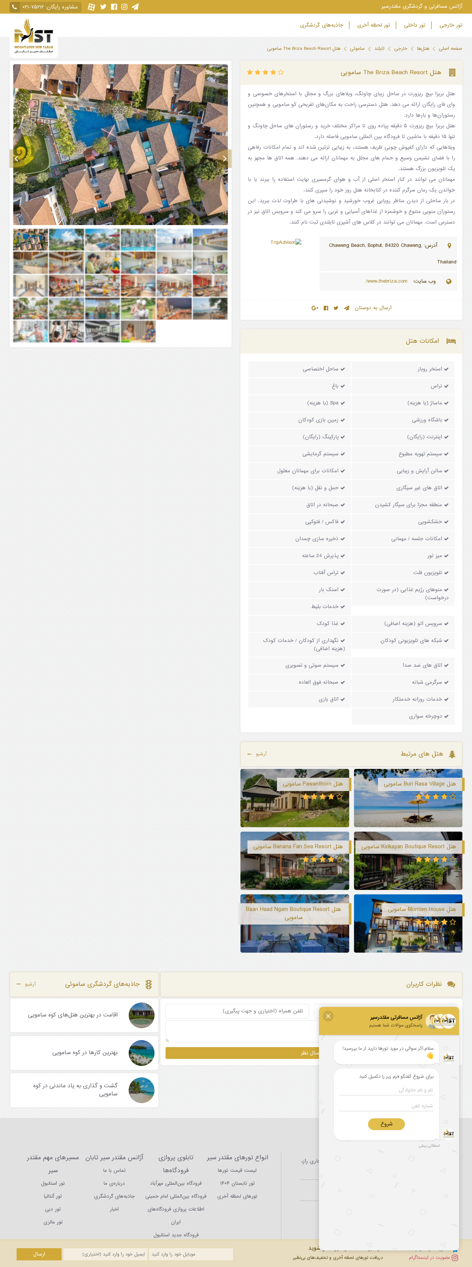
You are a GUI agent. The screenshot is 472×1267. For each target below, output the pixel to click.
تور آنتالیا (53, 1196)
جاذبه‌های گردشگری (320, 25)
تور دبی (53, 1209)
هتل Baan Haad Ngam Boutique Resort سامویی (293, 913)
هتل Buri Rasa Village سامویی (420, 784)
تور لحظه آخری (372, 25)
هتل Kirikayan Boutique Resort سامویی (408, 846)
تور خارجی (450, 25)
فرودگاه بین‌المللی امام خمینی (175, 1196)
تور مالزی (53, 1222)
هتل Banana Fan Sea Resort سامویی (298, 846)
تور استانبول (53, 1183)
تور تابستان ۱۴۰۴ (237, 1183)
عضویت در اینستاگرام (430, 1257)
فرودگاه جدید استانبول (176, 1235)
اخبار (114, 1209)
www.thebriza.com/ (387, 281)
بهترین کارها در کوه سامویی (85, 1053)
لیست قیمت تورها (237, 1170)
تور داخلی (414, 25)
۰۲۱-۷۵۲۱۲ (33, 7)
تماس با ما (114, 1170)
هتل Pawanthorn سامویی (313, 784)
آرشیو (261, 753)
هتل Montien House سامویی (422, 909)
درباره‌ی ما (114, 1183)
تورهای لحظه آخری (237, 1196)
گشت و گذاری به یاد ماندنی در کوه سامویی (75, 1090)
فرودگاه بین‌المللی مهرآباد (176, 1183)
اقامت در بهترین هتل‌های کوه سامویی (73, 1015)
